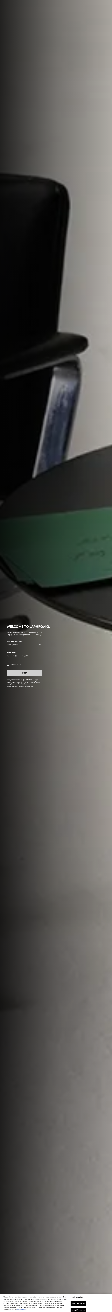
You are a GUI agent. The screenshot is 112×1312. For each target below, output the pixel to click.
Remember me (15, 664)
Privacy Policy (11, 684)
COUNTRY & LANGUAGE (14, 641)
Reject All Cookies (78, 1303)
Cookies (24, 684)
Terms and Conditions (33, 682)
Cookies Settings (77, 1297)
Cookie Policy (21, 1310)
